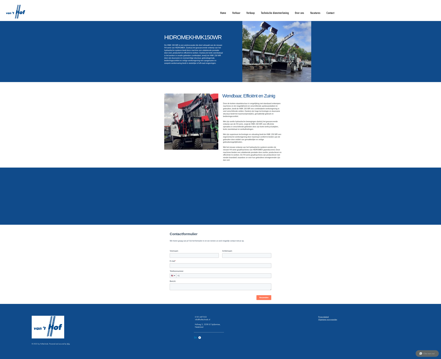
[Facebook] (199, 337)
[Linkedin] (195, 337)
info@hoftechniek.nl (202, 319)
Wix (68, 344)
